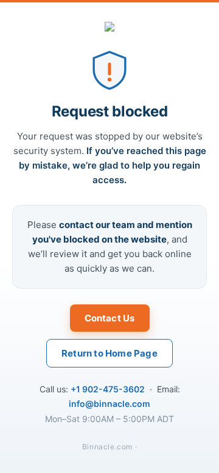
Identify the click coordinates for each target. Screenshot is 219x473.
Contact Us (110, 318)
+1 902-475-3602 (108, 389)
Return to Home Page (109, 353)
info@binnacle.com (109, 403)
